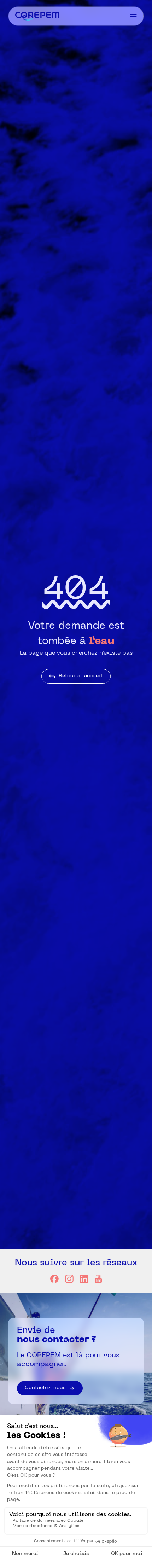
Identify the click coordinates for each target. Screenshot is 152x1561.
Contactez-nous (45, 1388)
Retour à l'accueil (81, 676)
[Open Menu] (133, 16)
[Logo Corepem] (37, 16)
